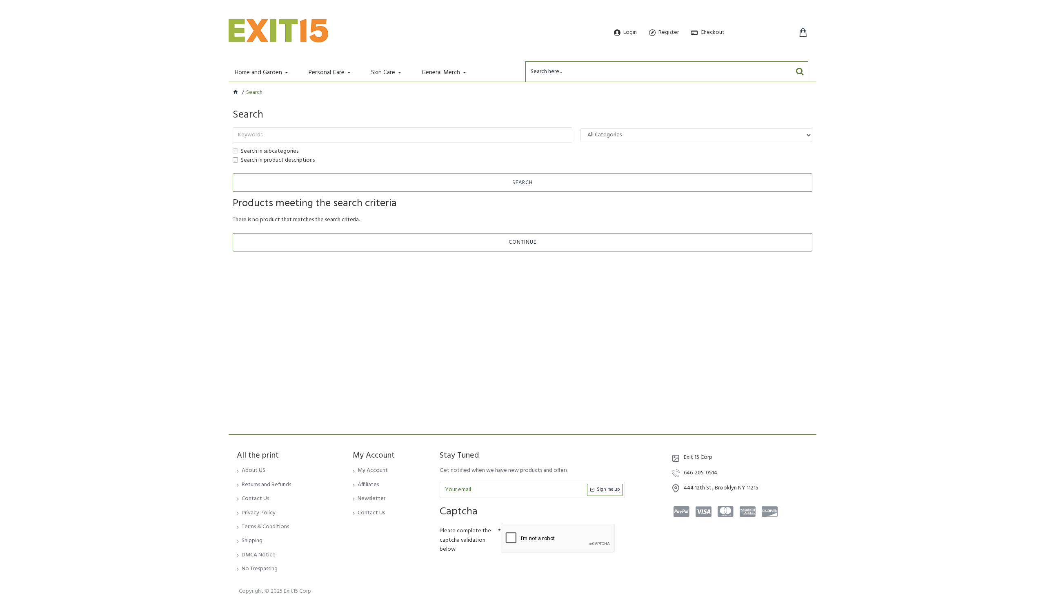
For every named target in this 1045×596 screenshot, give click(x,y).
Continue (522, 242)
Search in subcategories (269, 151)
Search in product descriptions (278, 160)
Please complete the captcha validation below (465, 540)
